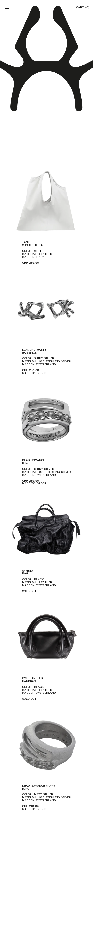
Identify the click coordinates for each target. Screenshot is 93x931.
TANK (26, 242)
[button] (6, 10)
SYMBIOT (28, 570)
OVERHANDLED (32, 678)
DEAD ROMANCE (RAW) (38, 785)
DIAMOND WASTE (34, 349)
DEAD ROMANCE (33, 460)
